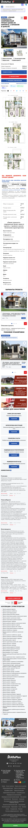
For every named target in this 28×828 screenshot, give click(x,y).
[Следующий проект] (15, 602)
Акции (21, 811)
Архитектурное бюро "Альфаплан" (14, 760)
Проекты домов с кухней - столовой (11, 671)
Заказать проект (14, 76)
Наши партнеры (21, 804)
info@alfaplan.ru (6, 779)
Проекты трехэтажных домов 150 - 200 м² (12, 641)
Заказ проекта (23, 796)
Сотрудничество (13, 808)
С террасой (5, 714)
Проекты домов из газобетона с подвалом (12, 703)
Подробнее (8, 307)
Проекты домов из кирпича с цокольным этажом (14, 623)
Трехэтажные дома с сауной (9, 640)
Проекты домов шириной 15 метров (11, 648)
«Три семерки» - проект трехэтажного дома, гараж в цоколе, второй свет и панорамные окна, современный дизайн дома (11, 364)
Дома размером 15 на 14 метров (10, 652)
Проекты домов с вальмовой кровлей (11, 663)
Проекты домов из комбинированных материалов (14, 673)
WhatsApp (21, 86)
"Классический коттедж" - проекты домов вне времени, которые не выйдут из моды (13, 666)
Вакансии (20, 808)
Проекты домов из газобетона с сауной (12, 634)
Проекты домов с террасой (9, 692)
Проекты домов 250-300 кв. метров (11, 614)
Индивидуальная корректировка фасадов (10, 796)
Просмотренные (7, 799)
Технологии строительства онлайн (10, 804)
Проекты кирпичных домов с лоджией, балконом (14, 712)
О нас (20, 806)
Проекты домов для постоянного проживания (13, 676)
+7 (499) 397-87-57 (20, 777)
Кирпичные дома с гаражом (9, 621)
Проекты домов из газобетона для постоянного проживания (14, 710)
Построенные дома (6, 806)
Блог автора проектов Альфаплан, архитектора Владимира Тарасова (14, 802)
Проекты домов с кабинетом (9, 687)
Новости (7, 808)
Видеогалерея (14, 806)
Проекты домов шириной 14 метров (11, 647)
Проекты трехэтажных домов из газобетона (13, 628)
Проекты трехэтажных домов (9, 612)
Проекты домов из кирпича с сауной (11, 624)
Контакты (24, 806)
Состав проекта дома (20, 58)
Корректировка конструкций (9, 792)
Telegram (14, 86)
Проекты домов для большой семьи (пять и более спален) (14, 654)
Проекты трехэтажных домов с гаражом (12, 638)
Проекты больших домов (8, 678)
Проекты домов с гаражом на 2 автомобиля (13, 661)
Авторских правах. (14, 816)
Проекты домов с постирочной (10, 689)
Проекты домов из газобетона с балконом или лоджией (13, 707)
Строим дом (21, 799)
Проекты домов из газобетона (10, 610)
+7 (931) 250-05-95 (20, 772)
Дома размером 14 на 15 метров (10, 650)
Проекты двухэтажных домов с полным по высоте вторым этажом (14, 659)
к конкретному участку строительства (14, 189)
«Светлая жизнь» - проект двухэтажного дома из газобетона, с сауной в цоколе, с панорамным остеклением (11, 314)
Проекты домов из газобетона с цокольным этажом (13, 632)
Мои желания (15, 799)
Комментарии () (16, 60)
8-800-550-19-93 (19, 771)
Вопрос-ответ (6, 60)
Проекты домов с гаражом (9, 690)
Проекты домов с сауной (8, 669)
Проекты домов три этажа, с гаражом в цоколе (14, 657)
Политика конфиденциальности (12, 811)
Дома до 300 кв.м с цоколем (9, 645)
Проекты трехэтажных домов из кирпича (12, 619)
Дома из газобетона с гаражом (10, 630)
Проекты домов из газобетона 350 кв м (12, 701)
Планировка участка (21, 792)
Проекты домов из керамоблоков (10, 675)
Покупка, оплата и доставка (20, 786)
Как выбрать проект (8, 790)
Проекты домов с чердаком (9, 682)
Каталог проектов (10, 786)
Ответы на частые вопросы (19, 788)
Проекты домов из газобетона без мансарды (13, 704)
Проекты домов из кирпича (9, 609)
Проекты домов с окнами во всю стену (12, 683)
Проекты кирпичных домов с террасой (12, 694)
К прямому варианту (9, 45)
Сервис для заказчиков (14, 409)
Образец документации (8, 788)
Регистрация (17, 766)
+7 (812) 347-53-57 (20, 775)
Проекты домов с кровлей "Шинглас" (11, 668)
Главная (3, 786)
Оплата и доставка (7, 58)
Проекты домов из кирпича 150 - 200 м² (12, 626)
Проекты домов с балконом (9, 680)
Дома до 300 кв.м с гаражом (9, 643)
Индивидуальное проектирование (14, 794)
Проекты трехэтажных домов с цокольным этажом (15, 616)
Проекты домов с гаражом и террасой (11, 697)
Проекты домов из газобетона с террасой (12, 699)
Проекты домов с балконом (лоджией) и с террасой (15, 696)
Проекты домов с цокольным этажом (11, 618)
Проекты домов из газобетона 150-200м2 (12, 636)
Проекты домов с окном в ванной (10, 685)
